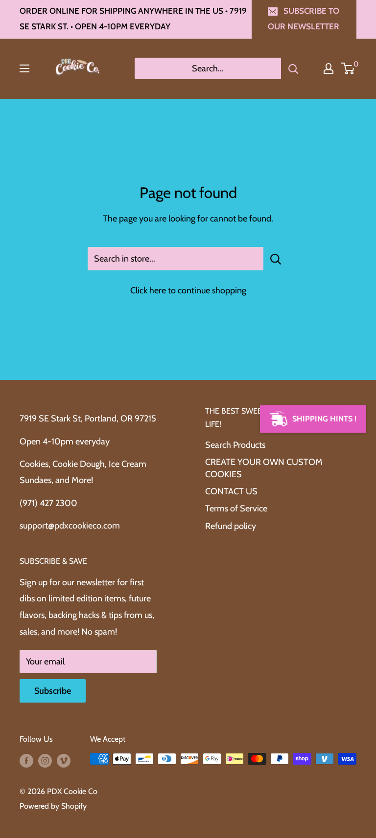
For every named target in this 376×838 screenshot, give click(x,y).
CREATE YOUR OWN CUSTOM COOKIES (264, 468)
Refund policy (230, 526)
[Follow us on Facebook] (26, 760)
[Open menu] (24, 68)
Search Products (235, 445)
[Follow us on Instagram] (45, 760)
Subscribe (52, 690)
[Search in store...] (275, 258)
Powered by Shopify (53, 806)
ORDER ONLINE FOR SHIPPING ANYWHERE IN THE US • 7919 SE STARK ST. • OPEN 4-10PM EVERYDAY (133, 18)
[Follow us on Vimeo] (63, 760)
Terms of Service (236, 508)
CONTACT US (231, 491)
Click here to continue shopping (188, 290)
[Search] (293, 68)
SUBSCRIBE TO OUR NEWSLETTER (303, 18)
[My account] (328, 68)
